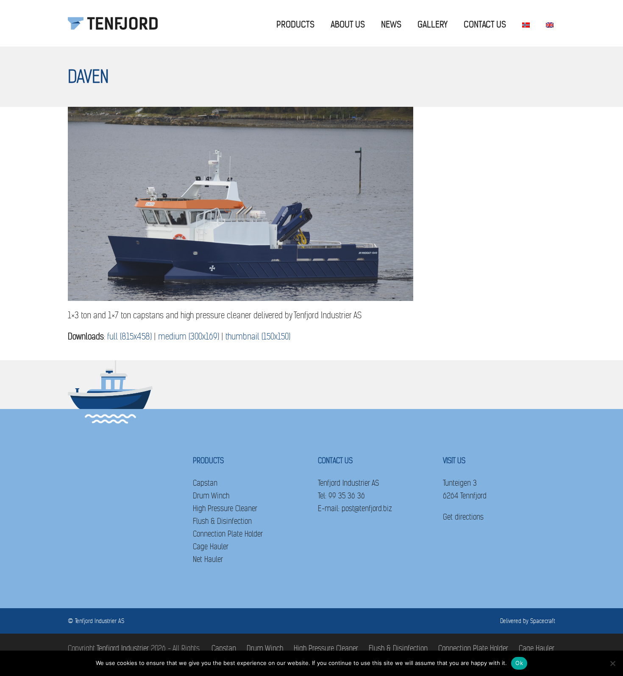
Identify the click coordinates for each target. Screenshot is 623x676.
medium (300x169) (188, 336)
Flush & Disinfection (222, 521)
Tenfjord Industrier (123, 648)
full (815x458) (129, 336)
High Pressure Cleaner (225, 508)
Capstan (205, 483)
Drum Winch (211, 496)
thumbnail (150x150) (257, 336)
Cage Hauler (210, 546)
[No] (612, 663)
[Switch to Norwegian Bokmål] (526, 23)
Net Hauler (208, 559)
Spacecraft (542, 621)
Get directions (463, 517)
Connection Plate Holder (228, 534)
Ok (519, 662)
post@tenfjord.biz (367, 508)
